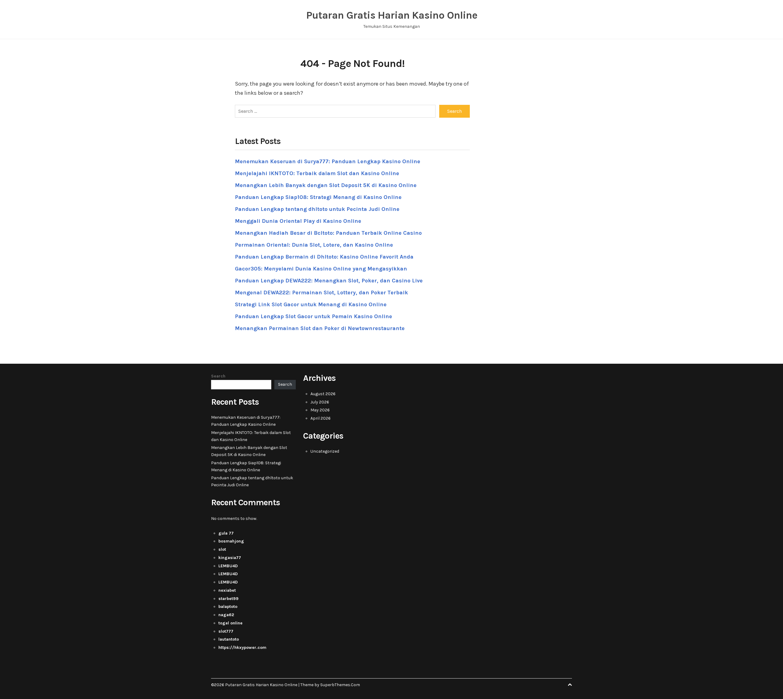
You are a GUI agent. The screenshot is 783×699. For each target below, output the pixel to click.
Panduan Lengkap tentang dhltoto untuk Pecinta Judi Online (317, 209)
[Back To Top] (570, 685)
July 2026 (319, 402)
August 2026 (323, 393)
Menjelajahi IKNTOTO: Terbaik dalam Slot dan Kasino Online (317, 173)
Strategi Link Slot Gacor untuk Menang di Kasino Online (311, 304)
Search (218, 376)
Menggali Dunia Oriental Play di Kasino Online (298, 221)
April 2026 (320, 418)
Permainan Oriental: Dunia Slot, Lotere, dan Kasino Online (314, 244)
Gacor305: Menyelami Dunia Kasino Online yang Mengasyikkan (321, 268)
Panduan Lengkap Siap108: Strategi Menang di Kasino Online (318, 197)
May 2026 (320, 410)
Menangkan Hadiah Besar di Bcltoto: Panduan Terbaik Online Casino (328, 233)
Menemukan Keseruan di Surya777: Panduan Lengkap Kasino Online (327, 161)
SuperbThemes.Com (340, 684)
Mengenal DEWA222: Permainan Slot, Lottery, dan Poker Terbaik (321, 292)
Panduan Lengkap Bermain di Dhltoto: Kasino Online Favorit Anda (324, 256)
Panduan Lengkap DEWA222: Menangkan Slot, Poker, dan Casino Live (329, 280)
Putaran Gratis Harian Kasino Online (391, 15)
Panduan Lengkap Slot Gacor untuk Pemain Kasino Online (313, 316)
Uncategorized (324, 451)
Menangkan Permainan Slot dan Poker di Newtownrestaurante (320, 328)
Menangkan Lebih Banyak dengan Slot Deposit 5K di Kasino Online (326, 185)
